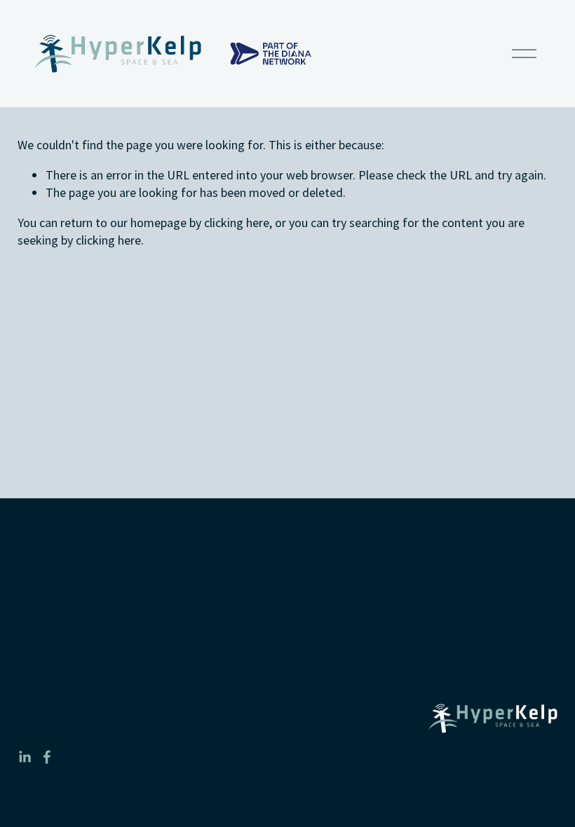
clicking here (236, 222)
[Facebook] (47, 757)
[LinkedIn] (25, 757)
